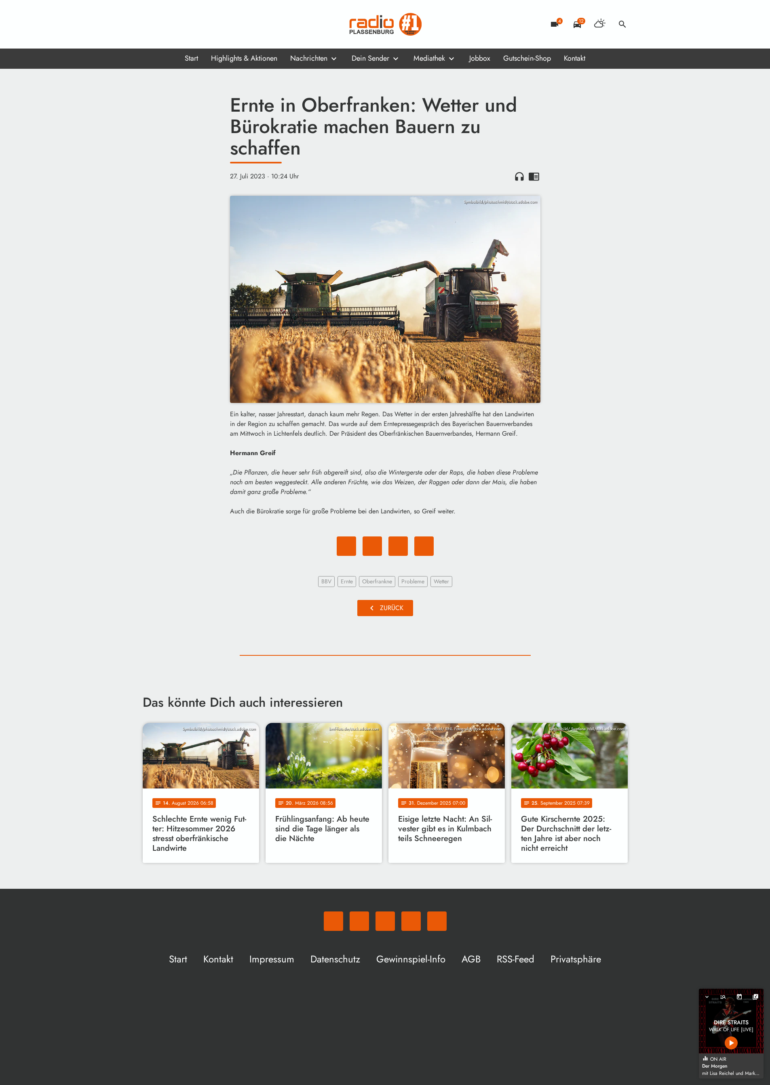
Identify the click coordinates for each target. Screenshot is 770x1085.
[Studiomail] (199, 24)
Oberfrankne (377, 581)
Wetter (441, 581)
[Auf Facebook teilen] (346, 546)
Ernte (347, 581)
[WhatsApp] (151, 24)
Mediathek (429, 58)
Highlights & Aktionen (244, 58)
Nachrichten (308, 58)
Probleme (412, 581)
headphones (519, 176)
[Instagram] (183, 24)
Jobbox (479, 58)
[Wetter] (600, 24)
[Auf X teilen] (372, 546)
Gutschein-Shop (527, 58)
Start (191, 58)
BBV (326, 581)
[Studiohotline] (215, 24)
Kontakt (574, 58)
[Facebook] (167, 24)
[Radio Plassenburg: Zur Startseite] (385, 24)
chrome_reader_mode (534, 176)
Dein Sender (370, 58)
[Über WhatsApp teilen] (398, 546)
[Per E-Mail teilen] (424, 546)
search (622, 24)
